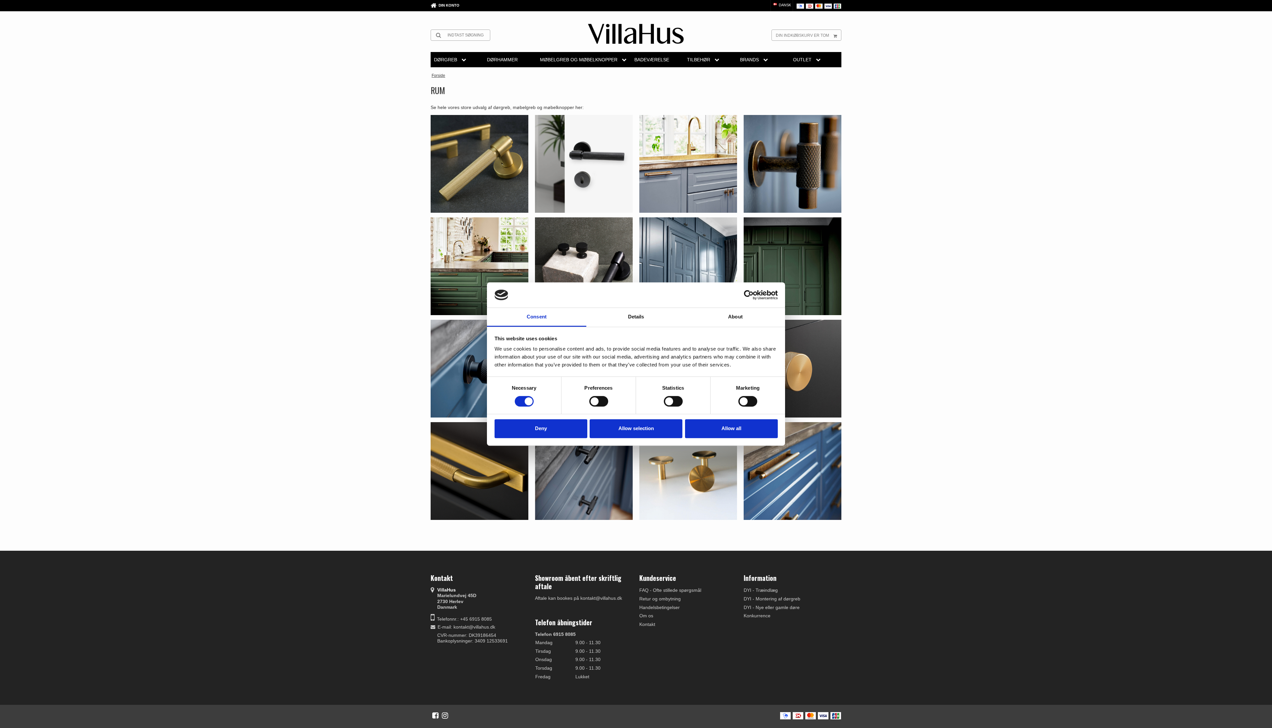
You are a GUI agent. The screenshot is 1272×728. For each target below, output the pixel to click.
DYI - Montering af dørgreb (772, 598)
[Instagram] (445, 715)
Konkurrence (757, 615)
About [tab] (735, 317)
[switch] (598, 401)
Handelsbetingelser (659, 607)
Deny (541, 428)
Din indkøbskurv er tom (802, 35)
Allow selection (636, 428)
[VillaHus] (636, 34)
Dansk (784, 5)
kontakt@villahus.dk (474, 627)
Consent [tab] (537, 317)
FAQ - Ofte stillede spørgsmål (670, 590)
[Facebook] (435, 715)
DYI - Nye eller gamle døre (772, 607)
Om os (646, 615)
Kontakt (647, 624)
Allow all (731, 428)
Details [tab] (636, 317)
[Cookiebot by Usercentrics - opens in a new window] (749, 295)
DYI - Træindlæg (761, 590)
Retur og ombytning (660, 598)
